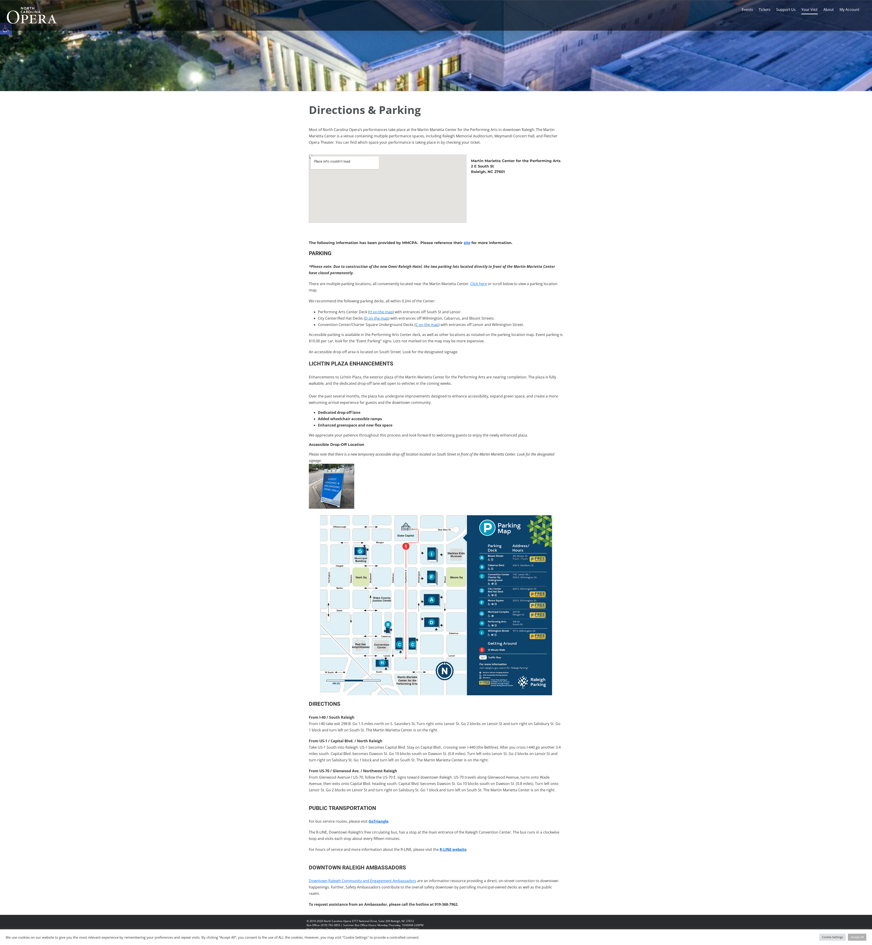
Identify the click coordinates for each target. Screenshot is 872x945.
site (467, 242)
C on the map (427, 324)
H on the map (381, 311)
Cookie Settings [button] (832, 937)
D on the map (376, 318)
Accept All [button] (857, 937)
